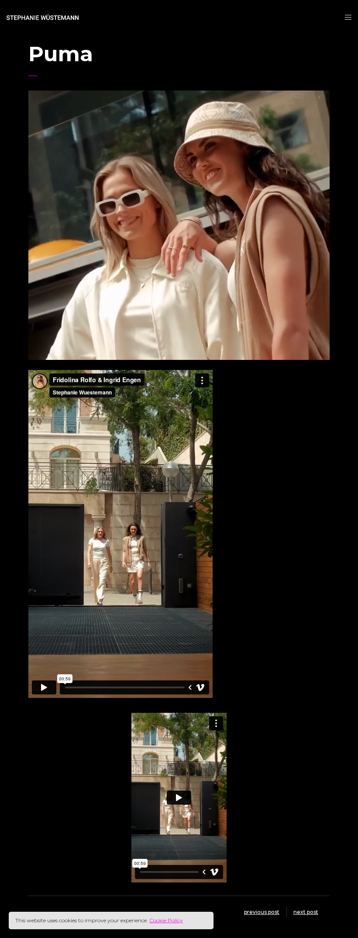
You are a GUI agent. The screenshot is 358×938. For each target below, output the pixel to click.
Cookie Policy (166, 920)
